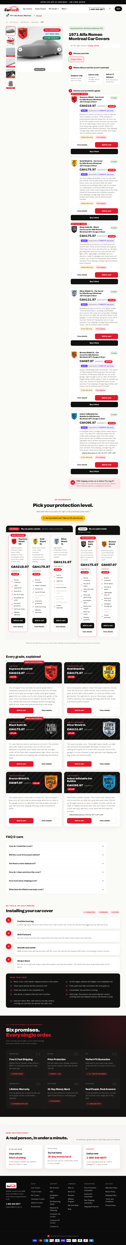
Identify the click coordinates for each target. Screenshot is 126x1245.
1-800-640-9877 (13, 1204)
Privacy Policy (110, 1205)
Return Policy (110, 1191)
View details (82, 145)
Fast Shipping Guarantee (89, 1201)
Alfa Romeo (25, 22)
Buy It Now (94, 151)
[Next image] (59, 49)
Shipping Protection (91, 1206)
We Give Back (73, 1205)
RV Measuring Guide (55, 1202)
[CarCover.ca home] (11, 8)
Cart (118, 9)
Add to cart (106, 145)
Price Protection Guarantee (90, 1189)
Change (39, 15)
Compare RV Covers (55, 1221)
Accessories (35, 1206)
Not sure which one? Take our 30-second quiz (64, 518)
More (64, 9)
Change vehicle (93, 46)
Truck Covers (40, 9)
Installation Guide (54, 1196)
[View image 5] (10, 73)
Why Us (71, 1188)
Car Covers (27, 9)
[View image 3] (10, 52)
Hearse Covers (37, 1203)
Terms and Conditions (109, 1200)
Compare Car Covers (55, 1215)
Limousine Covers (38, 1199)
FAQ (51, 1191)
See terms (110, 111)
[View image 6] (10, 84)
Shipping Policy (111, 1195)
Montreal (35, 22)
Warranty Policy (111, 1188)
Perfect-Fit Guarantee (88, 1195)
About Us (71, 1191)
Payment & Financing (54, 1209)
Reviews (71, 1195)
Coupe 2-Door (76, 59)
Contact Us (54, 1226)
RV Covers (54, 9)
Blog (69, 1209)
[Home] (7, 22)
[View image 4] (10, 63)
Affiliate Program (71, 1200)
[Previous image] (20, 49)
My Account (54, 1188)
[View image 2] (10, 41)
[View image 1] (10, 31)
